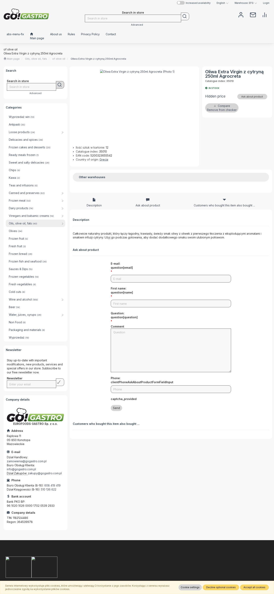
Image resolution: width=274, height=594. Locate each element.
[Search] (185, 16)
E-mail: (122, 265)
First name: (122, 290)
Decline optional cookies (221, 587)
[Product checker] (264, 14)
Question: (124, 315)
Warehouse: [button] (244, 3)
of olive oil (58, 58)
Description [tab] (94, 205)
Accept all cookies (254, 587)
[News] (253, 14)
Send (116, 408)
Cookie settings (190, 587)
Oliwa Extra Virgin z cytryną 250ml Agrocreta (98, 58)
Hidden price (215, 96)
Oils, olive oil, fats (36, 58)
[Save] (60, 382)
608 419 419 (52, 485)
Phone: (142, 380)
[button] (222, 3)
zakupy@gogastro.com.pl (45, 473)
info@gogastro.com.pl (21, 469)
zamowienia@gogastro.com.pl (27, 461)
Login (266, 3)
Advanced (137, 24)
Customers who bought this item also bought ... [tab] (224, 205)
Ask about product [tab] (148, 205)
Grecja (103, 159)
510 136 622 (48, 489)
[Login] (241, 14)
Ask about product (252, 96)
